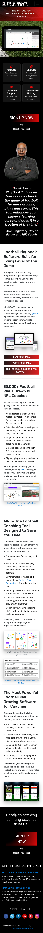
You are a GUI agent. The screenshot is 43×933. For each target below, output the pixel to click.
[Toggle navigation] (37, 3)
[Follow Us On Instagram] (37, 915)
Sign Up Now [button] (21, 117)
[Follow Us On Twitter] (12, 915)
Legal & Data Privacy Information (21, 929)
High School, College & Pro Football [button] (21, 370)
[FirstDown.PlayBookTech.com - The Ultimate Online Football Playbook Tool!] (15, 3)
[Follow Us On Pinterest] (30, 915)
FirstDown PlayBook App (16, 887)
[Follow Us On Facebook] (6, 915)
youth (35, 313)
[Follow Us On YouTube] (24, 915)
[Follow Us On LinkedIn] (18, 915)
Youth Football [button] (21, 363)
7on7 (23, 469)
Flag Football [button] (21, 357)
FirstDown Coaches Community (20, 872)
